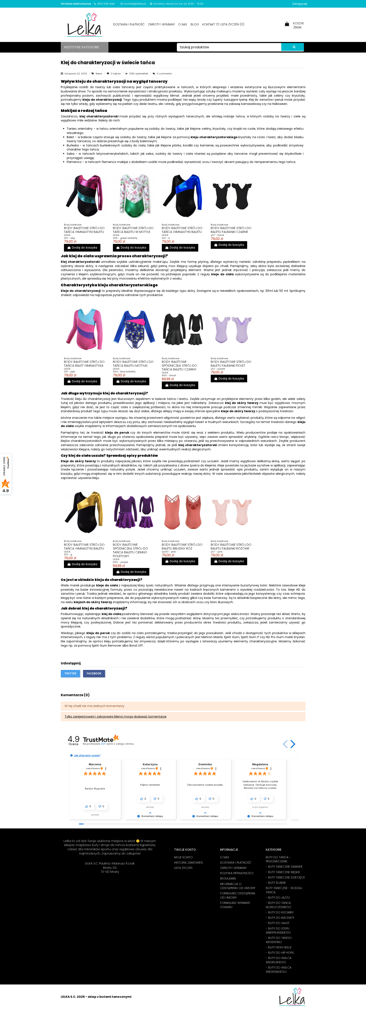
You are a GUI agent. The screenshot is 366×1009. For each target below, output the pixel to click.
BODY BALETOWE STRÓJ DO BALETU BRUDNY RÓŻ (182, 546)
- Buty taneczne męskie (283, 872)
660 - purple (120, 562)
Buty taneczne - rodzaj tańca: (284, 890)
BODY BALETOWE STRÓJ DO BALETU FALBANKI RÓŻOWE (231, 546)
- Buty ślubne (276, 883)
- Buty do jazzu (278, 898)
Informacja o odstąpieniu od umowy (237, 886)
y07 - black (217, 235)
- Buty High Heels (278, 947)
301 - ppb (69, 371)
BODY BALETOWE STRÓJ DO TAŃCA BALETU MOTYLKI (133, 363)
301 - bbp (69, 238)
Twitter (70, 673)
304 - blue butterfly (124, 371)
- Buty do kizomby (280, 912)
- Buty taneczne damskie (284, 867)
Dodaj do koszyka (84, 247)
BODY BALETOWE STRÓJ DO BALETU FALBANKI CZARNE (231, 230)
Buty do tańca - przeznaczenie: (278, 859)
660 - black (169, 375)
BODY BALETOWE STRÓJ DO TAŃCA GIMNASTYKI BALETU (84, 230)
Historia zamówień (188, 863)
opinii (117, 743)
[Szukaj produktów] (292, 47)
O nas (183, 24)
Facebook (94, 673)
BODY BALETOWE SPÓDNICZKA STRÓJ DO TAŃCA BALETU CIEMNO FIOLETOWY (130, 550)
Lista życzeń (183, 868)
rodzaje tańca (234, 116)
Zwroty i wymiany (162, 24)
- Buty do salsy (277, 923)
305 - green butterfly (125, 238)
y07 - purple (218, 368)
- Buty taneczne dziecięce (285, 877)
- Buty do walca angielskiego (278, 960)
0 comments (164, 73)
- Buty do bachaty (280, 918)
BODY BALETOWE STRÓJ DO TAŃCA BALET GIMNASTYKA (84, 363)
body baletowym (144, 141)
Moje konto (183, 857)
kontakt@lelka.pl (135, 4)
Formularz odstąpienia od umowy (237, 895)
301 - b (166, 238)
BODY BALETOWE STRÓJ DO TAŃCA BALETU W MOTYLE (133, 230)
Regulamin (228, 879)
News (99, 73)
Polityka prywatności (236, 873)
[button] (292, 744)
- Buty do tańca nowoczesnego (278, 905)
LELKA (67, 235)
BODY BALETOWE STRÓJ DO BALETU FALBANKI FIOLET (231, 363)
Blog (195, 24)
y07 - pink (216, 551)
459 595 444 (106, 4)
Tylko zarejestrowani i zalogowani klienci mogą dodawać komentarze (115, 716)
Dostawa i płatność (129, 24)
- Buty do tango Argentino (279, 940)
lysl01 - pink (169, 551)
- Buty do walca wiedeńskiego (278, 970)
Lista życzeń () (232, 24)
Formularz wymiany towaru (235, 905)
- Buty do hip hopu (280, 953)
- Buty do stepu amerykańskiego (278, 931)
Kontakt (208, 24)
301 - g (68, 554)
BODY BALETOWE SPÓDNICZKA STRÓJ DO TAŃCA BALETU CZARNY (179, 365)
